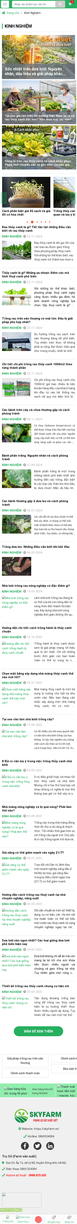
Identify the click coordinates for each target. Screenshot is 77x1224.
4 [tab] (41, 222)
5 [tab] (45, 222)
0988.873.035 (37, 1175)
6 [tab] (49, 222)
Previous (4, 198)
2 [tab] (32, 222)
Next (73, 198)
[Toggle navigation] (5, 4)
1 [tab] (27, 222)
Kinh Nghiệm (11, 236)
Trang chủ (12, 13)
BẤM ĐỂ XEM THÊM (38, 1031)
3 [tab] (37, 222)
